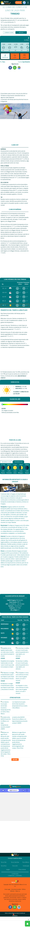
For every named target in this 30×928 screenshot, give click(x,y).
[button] (28, 2)
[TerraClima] (24, 2)
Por (2, 62)
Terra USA (15, 866)
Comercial (11, 876)
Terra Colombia (15, 862)
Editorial (19, 876)
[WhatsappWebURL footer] (15, 907)
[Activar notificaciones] (21, 924)
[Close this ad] (28, 920)
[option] (5, 56)
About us (17, 891)
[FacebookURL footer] (10, 907)
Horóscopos (26, 866)
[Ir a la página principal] (5, 2)
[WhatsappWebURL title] (15, 68)
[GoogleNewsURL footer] (19, 907)
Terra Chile (3, 862)
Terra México (25, 862)
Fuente (24, 62)
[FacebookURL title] (10, 68)
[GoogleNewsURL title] (19, 68)
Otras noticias (22, 869)
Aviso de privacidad (16, 889)
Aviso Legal (7, 889)
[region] (15, 81)
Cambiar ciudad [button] (8, 32)
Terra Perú (3, 866)
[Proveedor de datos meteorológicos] (15, 915)
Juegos (8, 869)
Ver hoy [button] (21, 32)
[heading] (15, 759)
